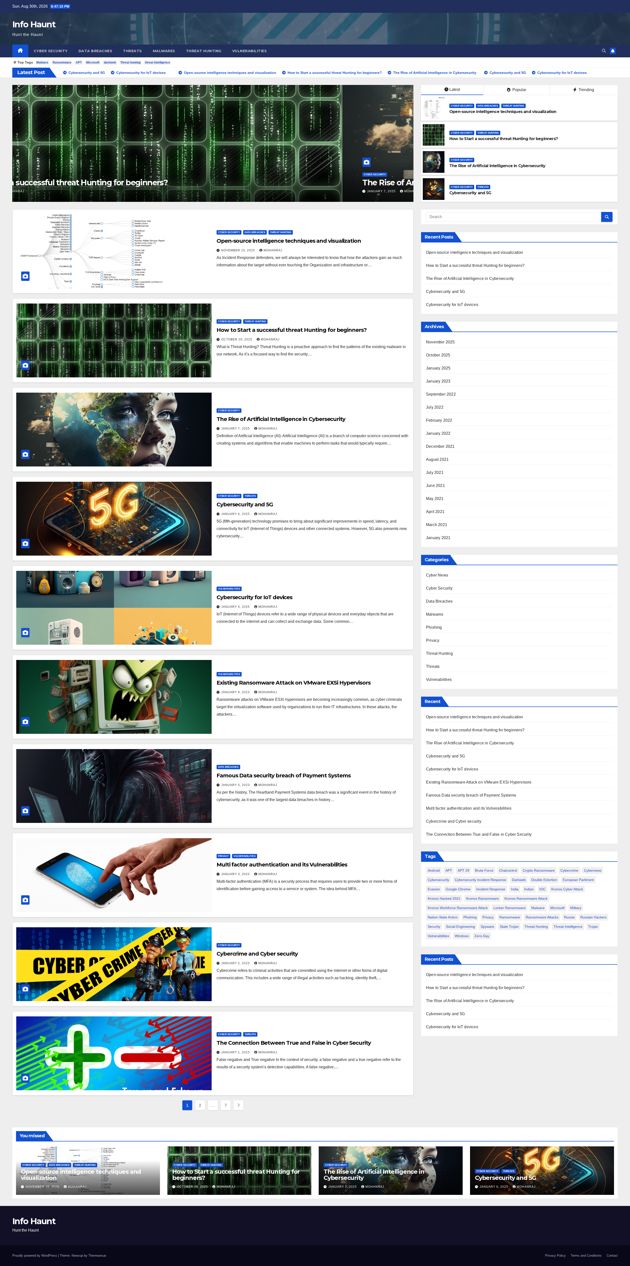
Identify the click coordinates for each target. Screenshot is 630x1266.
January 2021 (438, 538)
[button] (604, 51)
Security (434, 927)
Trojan (593, 927)
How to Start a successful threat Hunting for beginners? (503, 138)
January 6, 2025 (236, 514)
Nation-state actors (443, 917)
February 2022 (439, 420)
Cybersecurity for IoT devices (256, 597)
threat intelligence (157, 62)
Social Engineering (460, 927)
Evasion (434, 889)
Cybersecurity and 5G (470, 193)
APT (79, 62)
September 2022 (441, 394)
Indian (529, 889)
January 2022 (438, 433)
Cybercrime (569, 870)
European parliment (578, 880)
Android (434, 870)
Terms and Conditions (586, 1255)
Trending (586, 90)
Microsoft (92, 62)
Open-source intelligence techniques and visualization (502, 111)
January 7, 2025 (52, 191)
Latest (454, 89)
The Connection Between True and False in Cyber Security (294, 1043)
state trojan (509, 927)
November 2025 (440, 342)
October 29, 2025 (237, 339)
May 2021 (435, 499)
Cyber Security (51, 51)
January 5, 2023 (236, 785)
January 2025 (438, 368)
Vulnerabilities (249, 51)
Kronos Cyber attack (567, 889)
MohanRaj (84, 191)
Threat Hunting (203, 51)
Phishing (434, 627)
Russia (569, 917)
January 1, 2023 (236, 1052)
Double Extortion (544, 880)
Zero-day (481, 936)
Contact (612, 1255)
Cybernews (592, 870)
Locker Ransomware (509, 908)
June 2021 (435, 485)
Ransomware (62, 62)
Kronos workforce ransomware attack (458, 908)
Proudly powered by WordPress (35, 1255)
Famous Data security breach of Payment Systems (283, 775)
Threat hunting (130, 62)
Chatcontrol (508, 870)
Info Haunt (33, 24)
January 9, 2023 (236, 692)
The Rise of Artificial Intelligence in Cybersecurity (126, 182)
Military (575, 908)
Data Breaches (95, 51)
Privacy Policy (555, 1255)
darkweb (110, 62)
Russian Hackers (593, 917)
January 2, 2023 (236, 963)
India (515, 889)
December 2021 (440, 446)
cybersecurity (438, 880)
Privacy (223, 856)
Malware (42, 62)
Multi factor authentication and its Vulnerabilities (282, 864)
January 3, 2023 (236, 874)
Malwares (164, 51)
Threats (132, 51)
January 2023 (438, 381)
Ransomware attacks (542, 917)
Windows (462, 936)
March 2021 (436, 525)
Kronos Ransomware (482, 898)
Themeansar (97, 1255)
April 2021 (435, 512)
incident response (490, 889)
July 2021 (434, 472)
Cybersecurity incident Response (480, 880)
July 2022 (434, 407)
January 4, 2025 (236, 607)
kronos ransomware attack (526, 898)
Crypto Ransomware (539, 870)
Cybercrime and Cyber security (257, 953)
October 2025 (438, 355)
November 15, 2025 (238, 250)
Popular (518, 90)
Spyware (487, 927)
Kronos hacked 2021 (444, 898)
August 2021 (437, 459)
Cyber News (437, 575)
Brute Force (484, 870)
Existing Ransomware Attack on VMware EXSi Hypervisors (294, 682)
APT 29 (463, 870)
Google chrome (458, 889)
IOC (542, 889)
